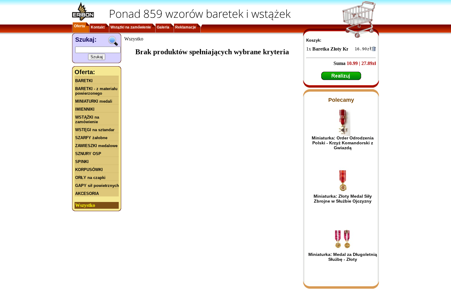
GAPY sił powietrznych (97, 185)
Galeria (163, 27)
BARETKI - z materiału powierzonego (96, 91)
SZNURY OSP (88, 153)
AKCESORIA (87, 193)
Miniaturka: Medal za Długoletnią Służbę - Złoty (342, 257)
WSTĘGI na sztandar (94, 129)
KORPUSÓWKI (89, 169)
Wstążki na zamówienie (130, 27)
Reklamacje (185, 27)
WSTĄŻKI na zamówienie (87, 119)
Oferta (79, 26)
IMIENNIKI (84, 109)
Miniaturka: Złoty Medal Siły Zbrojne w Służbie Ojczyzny (343, 199)
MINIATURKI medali (93, 101)
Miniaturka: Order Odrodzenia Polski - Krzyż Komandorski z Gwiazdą (343, 142)
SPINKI (82, 161)
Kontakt (98, 27)
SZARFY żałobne (91, 137)
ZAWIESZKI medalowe (96, 145)
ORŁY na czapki (90, 177)
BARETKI (84, 80)
